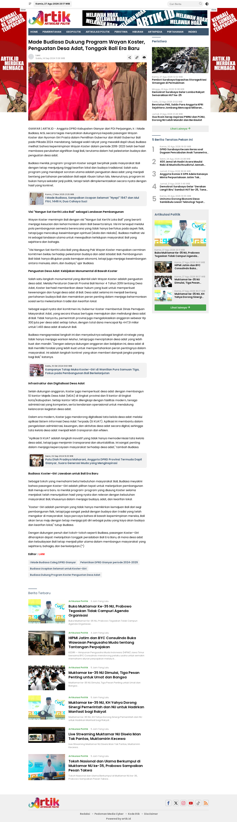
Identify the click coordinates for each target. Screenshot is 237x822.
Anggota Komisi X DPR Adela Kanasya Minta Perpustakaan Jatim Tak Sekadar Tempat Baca (184, 176)
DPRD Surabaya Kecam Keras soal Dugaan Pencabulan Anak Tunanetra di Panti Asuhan (183, 151)
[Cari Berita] (200, 4)
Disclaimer (151, 814)
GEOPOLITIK (73, 32)
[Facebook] (168, 803)
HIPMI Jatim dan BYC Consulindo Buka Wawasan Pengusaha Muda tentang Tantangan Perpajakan (102, 642)
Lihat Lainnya (179, 128)
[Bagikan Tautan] (129, 57)
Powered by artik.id (118, 818)
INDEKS (192, 32)
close (23, 10)
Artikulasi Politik (78, 601)
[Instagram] (183, 803)
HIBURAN (137, 32)
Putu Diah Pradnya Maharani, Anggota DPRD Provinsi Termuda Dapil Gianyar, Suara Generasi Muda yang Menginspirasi (93, 461)
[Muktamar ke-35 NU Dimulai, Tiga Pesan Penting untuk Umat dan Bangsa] (46, 678)
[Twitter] (176, 803)
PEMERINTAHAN (52, 32)
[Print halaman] (144, 57)
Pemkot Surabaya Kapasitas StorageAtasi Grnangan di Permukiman (179, 81)
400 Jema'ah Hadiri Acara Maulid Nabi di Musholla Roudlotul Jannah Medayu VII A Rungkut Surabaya (182, 163)
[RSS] (206, 803)
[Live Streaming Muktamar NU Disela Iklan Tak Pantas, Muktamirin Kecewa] (46, 738)
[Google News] (198, 803)
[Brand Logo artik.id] (49, 18)
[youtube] (191, 803)
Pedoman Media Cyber (109, 814)
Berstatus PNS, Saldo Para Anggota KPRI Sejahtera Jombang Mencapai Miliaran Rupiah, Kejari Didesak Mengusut (177, 106)
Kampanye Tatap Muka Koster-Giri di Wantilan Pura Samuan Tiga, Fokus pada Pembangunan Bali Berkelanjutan (92, 371)
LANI (42, 554)
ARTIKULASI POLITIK (98, 32)
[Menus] (30, 4)
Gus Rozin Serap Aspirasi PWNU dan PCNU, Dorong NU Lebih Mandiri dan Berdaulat (178, 118)
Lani (38, 55)
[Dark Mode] (207, 4)
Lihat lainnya (179, 307)
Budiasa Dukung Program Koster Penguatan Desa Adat (65, 575)
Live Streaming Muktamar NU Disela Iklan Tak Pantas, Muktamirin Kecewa (105, 736)
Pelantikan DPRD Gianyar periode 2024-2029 (109, 562)
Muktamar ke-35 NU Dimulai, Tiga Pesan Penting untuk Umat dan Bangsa (104, 675)
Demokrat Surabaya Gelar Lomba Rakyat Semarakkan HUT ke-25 (178, 93)
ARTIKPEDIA (155, 32)
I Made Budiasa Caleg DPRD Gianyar (53, 562)
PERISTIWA (121, 32)
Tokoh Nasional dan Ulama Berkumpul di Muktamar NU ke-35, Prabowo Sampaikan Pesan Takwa (106, 766)
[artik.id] (44, 802)
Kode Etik (134, 814)
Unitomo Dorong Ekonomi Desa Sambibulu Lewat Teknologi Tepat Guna (181, 200)
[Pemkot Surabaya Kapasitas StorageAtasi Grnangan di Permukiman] (180, 60)
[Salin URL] (136, 57)
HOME (34, 32)
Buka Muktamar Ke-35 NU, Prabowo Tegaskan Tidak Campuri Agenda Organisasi (100, 611)
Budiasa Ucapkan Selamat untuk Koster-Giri (58, 568)
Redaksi (85, 814)
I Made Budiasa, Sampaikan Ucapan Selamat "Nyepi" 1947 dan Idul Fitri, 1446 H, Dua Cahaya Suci (92, 199)
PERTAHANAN (175, 32)
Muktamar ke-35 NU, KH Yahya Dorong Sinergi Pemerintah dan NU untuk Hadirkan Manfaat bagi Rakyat (106, 707)
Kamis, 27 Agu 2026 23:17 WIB (53, 3)
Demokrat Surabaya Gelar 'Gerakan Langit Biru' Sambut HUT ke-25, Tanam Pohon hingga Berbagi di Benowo (184, 188)
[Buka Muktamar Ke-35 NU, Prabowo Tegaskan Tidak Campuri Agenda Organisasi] (46, 612)
